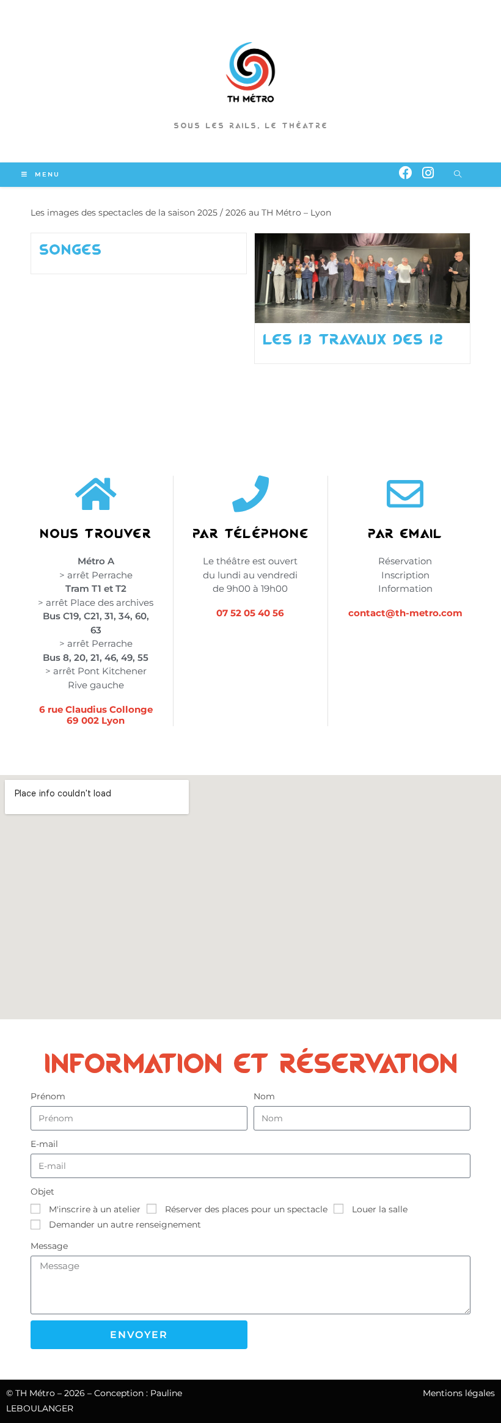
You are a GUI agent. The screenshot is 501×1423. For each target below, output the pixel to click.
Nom (264, 1096)
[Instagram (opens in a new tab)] (428, 173)
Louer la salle (380, 1209)
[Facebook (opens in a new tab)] (405, 173)
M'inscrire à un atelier (95, 1209)
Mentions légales (459, 1393)
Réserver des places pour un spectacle (246, 1209)
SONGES (70, 249)
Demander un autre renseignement (125, 1224)
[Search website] (457, 174)
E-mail (44, 1143)
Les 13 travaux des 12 (353, 339)
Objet (42, 1191)
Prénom (48, 1096)
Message (49, 1245)
